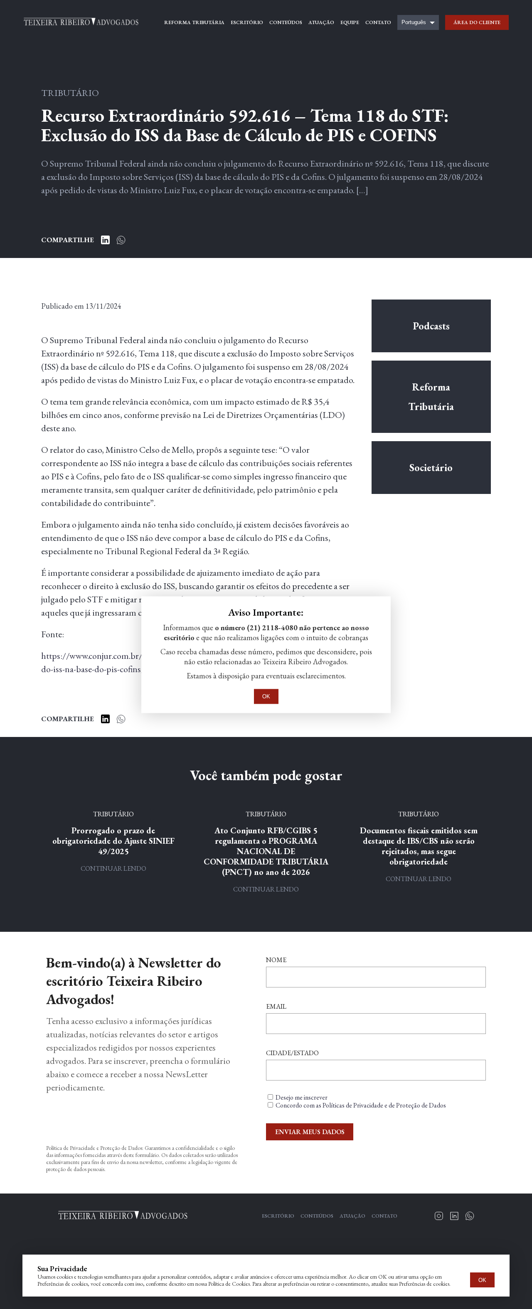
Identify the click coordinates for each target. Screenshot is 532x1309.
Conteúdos (316, 1216)
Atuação (352, 1216)
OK (482, 1280)
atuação (321, 22)
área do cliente (476, 22)
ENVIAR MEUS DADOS (310, 1131)
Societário (431, 467)
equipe (349, 22)
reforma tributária (194, 22)
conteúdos (285, 22)
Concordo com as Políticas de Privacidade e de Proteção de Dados (361, 1105)
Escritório (278, 1216)
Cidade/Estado (292, 1053)
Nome (276, 959)
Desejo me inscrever (302, 1097)
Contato (384, 1216)
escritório (247, 22)
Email (276, 1006)
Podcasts (431, 325)
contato (378, 22)
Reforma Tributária (431, 397)
